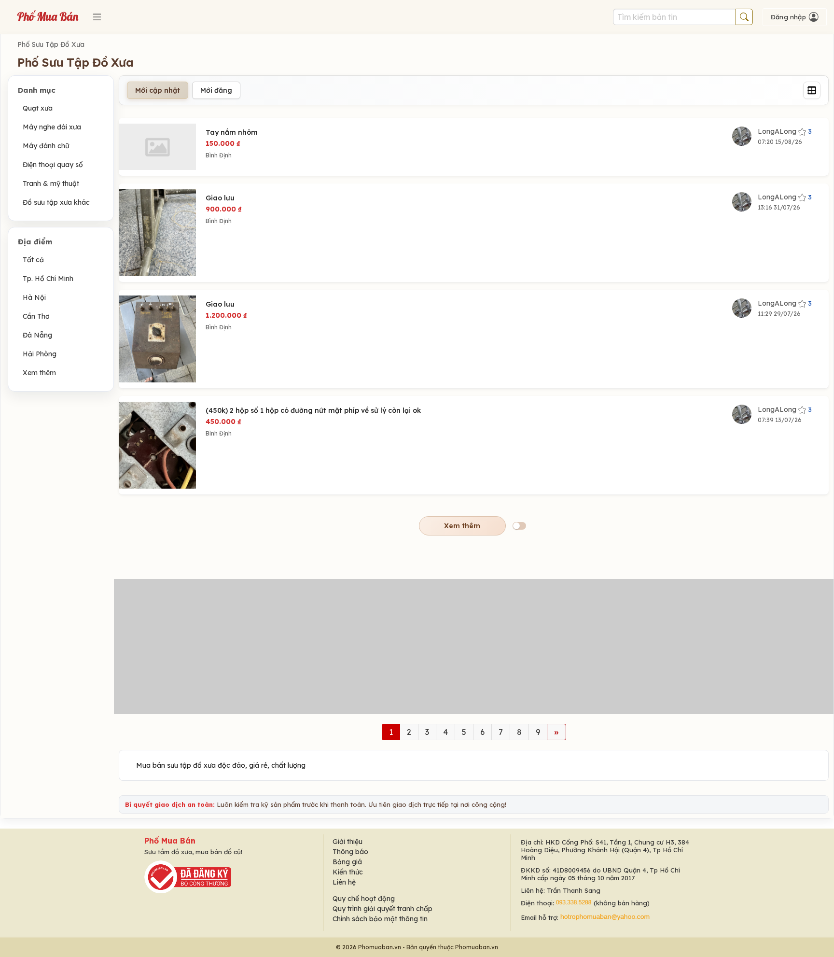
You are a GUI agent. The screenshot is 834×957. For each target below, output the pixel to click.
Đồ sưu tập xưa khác (56, 202)
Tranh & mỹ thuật (51, 183)
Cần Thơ (36, 316)
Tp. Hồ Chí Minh (48, 278)
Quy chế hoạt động (364, 898)
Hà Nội (34, 297)
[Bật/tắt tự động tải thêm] (519, 526)
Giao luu (220, 304)
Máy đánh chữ (46, 145)
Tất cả (33, 259)
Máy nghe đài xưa (52, 127)
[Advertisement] (474, 646)
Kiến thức (348, 872)
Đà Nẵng (37, 335)
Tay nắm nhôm (232, 132)
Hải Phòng (39, 354)
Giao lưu (220, 198)
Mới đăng (216, 90)
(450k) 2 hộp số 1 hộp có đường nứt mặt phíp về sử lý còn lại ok (313, 410)
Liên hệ (344, 882)
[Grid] (812, 90)
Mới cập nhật (157, 90)
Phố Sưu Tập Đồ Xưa (50, 44)
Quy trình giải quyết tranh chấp (382, 908)
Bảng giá (347, 862)
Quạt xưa (38, 108)
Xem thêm (39, 372)
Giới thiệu (347, 841)
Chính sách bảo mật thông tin (380, 919)
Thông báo (350, 851)
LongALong (785, 131)
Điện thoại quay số (53, 164)
